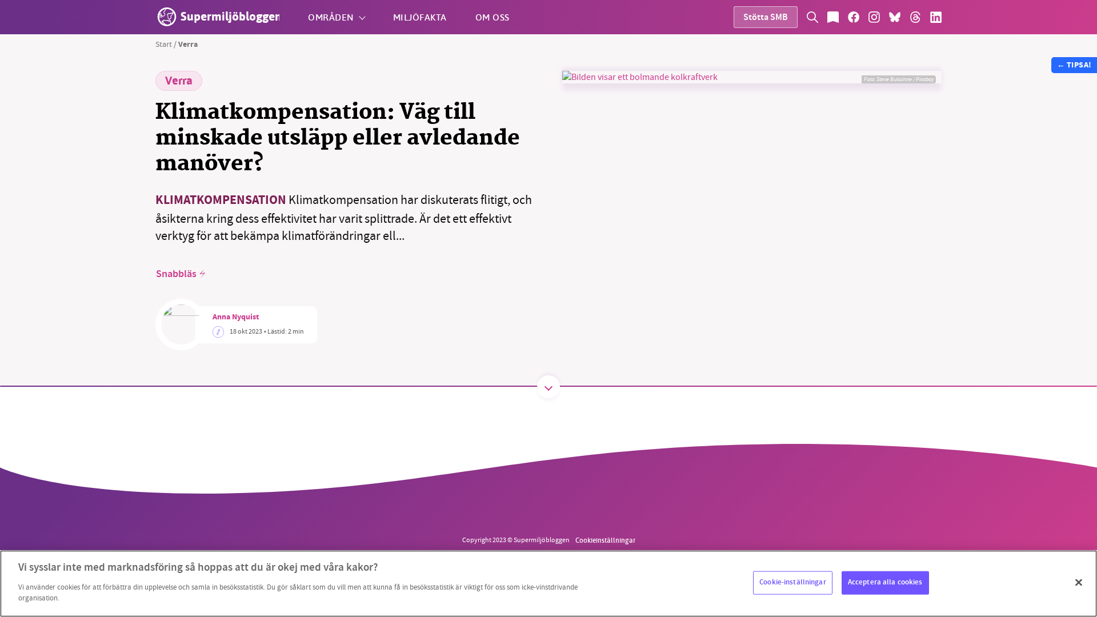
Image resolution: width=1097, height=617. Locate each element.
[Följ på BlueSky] (894, 17)
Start (163, 44)
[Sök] (812, 17)
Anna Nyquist (236, 317)
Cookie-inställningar (792, 582)
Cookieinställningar (605, 539)
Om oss (492, 17)
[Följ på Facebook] (853, 17)
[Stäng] (1078, 582)
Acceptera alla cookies (885, 582)
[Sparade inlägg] (833, 17)
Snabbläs (176, 274)
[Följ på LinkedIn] (936, 17)
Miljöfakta (420, 17)
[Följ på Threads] (915, 17)
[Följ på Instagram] (874, 17)
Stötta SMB (765, 18)
